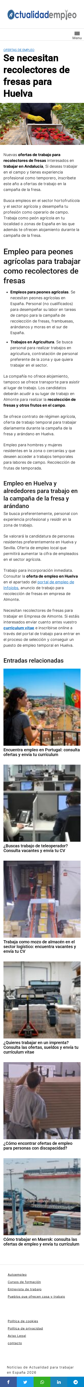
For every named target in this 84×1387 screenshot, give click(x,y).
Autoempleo (17, 1274)
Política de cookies (23, 1321)
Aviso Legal (17, 1335)
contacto (15, 1343)
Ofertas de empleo (18, 50)
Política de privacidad (25, 1328)
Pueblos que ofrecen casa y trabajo (36, 1296)
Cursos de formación (24, 1282)
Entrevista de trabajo (25, 1289)
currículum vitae (18, 628)
